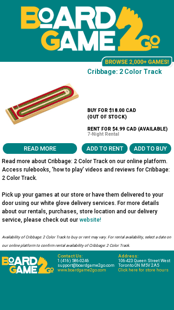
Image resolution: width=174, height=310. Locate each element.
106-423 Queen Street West (144, 260)
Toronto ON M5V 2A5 (138, 265)
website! (90, 220)
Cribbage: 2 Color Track (124, 71)
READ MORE (40, 148)
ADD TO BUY (150, 148)
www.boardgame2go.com (82, 270)
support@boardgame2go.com (86, 265)
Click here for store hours (143, 270)
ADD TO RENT (104, 148)
